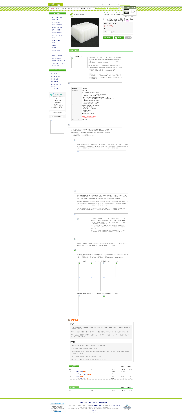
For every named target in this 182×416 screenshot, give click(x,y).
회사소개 (82, 402)
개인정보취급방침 (103, 402)
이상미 (94, 410)
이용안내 (88, 402)
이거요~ (78, 376)
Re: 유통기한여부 (84, 374)
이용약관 (95, 402)
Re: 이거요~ (82, 378)
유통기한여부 (79, 371)
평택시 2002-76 (116, 405)
